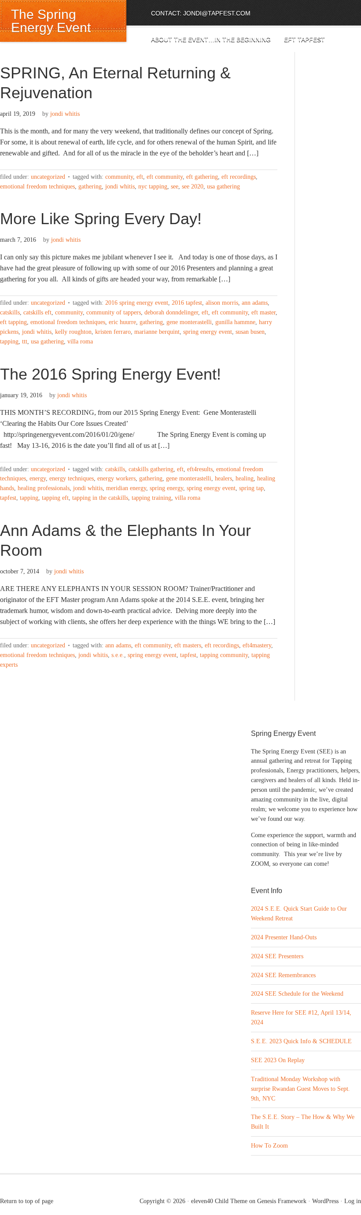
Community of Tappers (113, 312)
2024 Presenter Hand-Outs (284, 937)
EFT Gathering (202, 177)
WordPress (325, 1201)
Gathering (90, 186)
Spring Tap (251, 488)
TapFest (8, 498)
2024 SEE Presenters (277, 956)
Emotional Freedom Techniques (37, 186)
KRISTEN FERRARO (113, 332)
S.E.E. (117, 655)
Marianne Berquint (157, 332)
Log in (352, 1201)
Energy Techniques (71, 478)
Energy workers (116, 478)
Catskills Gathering (151, 469)
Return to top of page (26, 1201)
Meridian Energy (126, 488)
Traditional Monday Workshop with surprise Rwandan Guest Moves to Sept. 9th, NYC (300, 1089)
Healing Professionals (44, 488)
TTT (24, 341)
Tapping (9, 341)
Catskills (10, 312)
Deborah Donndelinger (171, 312)
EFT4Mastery (257, 645)
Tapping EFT (55, 498)
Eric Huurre (122, 322)
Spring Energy (166, 488)
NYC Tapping (152, 186)
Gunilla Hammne (235, 322)
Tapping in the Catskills (100, 498)
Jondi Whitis (65, 114)
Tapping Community (224, 655)
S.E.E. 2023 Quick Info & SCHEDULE (301, 1041)
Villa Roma (80, 341)
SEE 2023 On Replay (278, 1060)
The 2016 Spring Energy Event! (110, 374)
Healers (223, 478)
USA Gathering (223, 186)
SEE (174, 186)
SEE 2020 (192, 186)
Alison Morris (222, 302)
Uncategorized (48, 177)
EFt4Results (200, 469)
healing (245, 478)
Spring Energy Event (207, 332)
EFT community (165, 177)
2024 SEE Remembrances (283, 975)
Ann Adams (255, 302)
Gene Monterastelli (189, 322)
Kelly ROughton (73, 332)
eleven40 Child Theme (219, 1201)
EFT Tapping (13, 322)
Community (119, 177)
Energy (37, 478)
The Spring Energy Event (51, 21)
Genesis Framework (281, 1201)
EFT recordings (238, 177)
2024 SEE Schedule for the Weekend (297, 993)
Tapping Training (151, 498)
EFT (139, 177)
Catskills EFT (37, 312)
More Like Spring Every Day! (101, 219)
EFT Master (263, 312)
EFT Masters (187, 645)
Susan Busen (250, 332)
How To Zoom (269, 1145)
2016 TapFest (187, 302)
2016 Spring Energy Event (136, 302)
